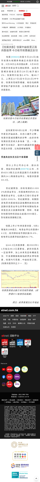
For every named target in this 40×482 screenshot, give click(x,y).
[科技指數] (9, 1)
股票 (17, 316)
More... (33, 40)
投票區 (13, 327)
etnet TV (6, 316)
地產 (4, 323)
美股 (4, 319)
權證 (29, 316)
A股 (9, 319)
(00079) (24, 169)
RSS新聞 (32, 402)
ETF (34, 316)
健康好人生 (21, 323)
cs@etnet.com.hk (23, 397)
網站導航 (16, 402)
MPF (34, 319)
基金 (29, 319)
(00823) (15, 57)
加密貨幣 (23, 319)
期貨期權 (23, 316)
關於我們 (4, 400)
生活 (9, 323)
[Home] (8, 6)
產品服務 (12, 400)
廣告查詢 (20, 400)
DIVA (14, 323)
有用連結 (24, 402)
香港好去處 (31, 323)
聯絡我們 (28, 400)
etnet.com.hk (9, 310)
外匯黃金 (15, 319)
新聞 (14, 6)
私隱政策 (35, 400)
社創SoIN (6, 327)
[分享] (37, 158)
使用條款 (8, 402)
